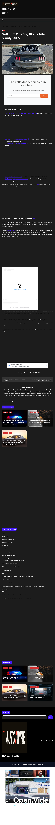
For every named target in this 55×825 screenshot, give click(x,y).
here (34, 218)
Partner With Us (6, 579)
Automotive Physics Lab (8, 539)
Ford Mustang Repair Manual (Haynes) (16, 179)
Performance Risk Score (8, 583)
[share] (47, 779)
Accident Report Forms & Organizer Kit (16, 143)
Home (3, 533)
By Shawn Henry (5, 42)
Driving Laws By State (7, 552)
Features (5, 412)
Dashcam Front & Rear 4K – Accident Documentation (21, 113)
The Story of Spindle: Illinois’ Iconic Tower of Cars (14, 595)
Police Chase (36, 42)
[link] (7, 780)
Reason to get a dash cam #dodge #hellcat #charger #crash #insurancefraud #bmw (23, 586)
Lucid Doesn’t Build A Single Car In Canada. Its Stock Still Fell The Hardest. (14, 443)
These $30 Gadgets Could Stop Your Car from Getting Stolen (17, 598)
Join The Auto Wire (6, 570)
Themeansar (40, 764)
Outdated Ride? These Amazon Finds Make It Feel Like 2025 (17, 576)
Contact (4, 548)
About (3, 591)
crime (27, 42)
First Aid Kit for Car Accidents (13, 177)
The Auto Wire (11, 756)
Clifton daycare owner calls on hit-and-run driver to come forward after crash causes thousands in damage (27, 780)
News (3, 30)
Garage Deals (5, 558)
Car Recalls (5, 545)
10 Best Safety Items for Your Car (10, 563)
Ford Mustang (35, 184)
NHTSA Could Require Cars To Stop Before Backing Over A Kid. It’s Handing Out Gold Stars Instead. (38, 698)
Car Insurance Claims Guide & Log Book (17, 139)
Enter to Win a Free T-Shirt (8, 555)
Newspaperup (31, 764)
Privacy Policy (5, 536)
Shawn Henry (28, 387)
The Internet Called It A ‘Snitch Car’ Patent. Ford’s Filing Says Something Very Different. (13, 422)
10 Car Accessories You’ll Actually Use (12, 567)
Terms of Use (5, 589)
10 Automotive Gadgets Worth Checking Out (13, 560)
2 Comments (21, 42)
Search (6, 712)
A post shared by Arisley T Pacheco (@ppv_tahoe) (19, 307)
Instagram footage (11, 230)
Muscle (30, 42)
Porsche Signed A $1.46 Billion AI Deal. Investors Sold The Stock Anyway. (39, 422)
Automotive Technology (7, 542)
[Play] (40, 773)
